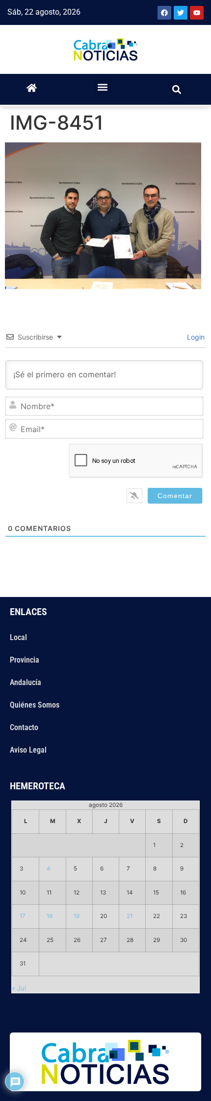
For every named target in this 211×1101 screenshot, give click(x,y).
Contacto (24, 727)
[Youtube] (197, 13)
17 (23, 916)
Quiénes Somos (34, 705)
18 (50, 916)
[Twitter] (180, 13)
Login (195, 337)
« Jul (19, 988)
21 (129, 916)
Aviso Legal (28, 750)
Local (18, 637)
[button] (103, 87)
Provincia (24, 660)
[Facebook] (164, 13)
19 (76, 916)
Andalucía (25, 682)
